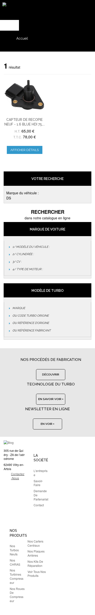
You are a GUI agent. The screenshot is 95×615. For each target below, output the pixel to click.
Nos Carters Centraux (35, 543)
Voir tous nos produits (37, 574)
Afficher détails (24, 150)
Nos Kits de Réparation (35, 563)
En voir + (47, 424)
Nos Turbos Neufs (14, 550)
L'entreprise (41, 473)
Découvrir (50, 374)
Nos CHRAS (15, 562)
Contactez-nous (17, 476)
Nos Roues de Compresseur (17, 595)
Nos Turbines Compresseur (16, 576)
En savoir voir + (50, 399)
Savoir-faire (38, 483)
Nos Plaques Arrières (36, 553)
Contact (39, 505)
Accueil (22, 38)
